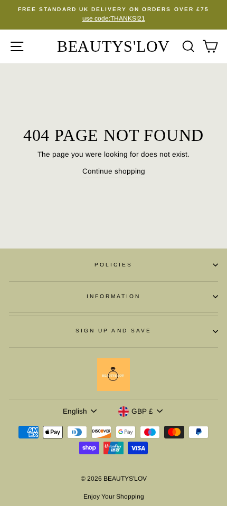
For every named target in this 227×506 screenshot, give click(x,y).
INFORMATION (114, 296)
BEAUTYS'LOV (113, 46)
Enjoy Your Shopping (113, 496)
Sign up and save (113, 330)
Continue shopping (113, 171)
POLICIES (113, 265)
